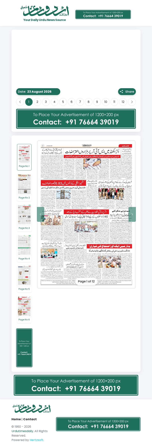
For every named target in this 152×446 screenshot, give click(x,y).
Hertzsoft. (37, 440)
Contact (30, 419)
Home (16, 419)
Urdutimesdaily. (22, 431)
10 (105, 102)
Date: (22, 91)
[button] (43, 91)
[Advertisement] (76, 60)
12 (123, 102)
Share (129, 91)
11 (114, 102)
